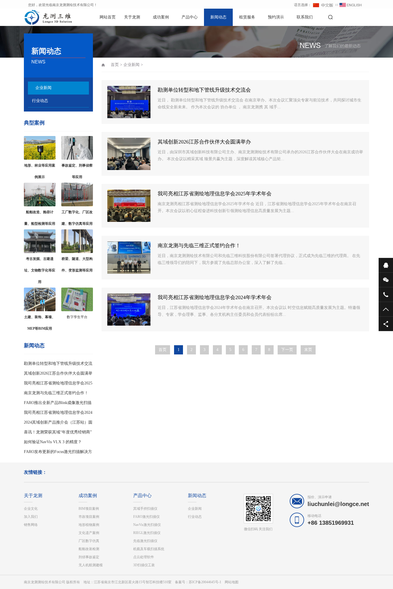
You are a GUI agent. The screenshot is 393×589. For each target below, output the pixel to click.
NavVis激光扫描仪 (147, 525)
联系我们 (305, 17)
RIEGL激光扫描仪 (147, 533)
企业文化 (31, 509)
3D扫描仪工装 (144, 565)
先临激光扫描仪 (145, 541)
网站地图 (232, 582)
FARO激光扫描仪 (146, 517)
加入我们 (31, 517)
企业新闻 (43, 88)
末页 (308, 350)
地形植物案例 (89, 525)
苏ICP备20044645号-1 (205, 582)
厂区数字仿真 (89, 541)
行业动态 (40, 101)
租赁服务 (247, 17)
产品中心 (190, 17)
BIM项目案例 (89, 509)
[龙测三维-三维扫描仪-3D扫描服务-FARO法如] (44, 17)
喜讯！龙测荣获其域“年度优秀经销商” (58, 432)
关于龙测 (132, 17)
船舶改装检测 (89, 549)
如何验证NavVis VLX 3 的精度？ (53, 442)
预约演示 (276, 17)
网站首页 (108, 17)
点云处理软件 (143, 557)
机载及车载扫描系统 (148, 549)
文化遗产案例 (89, 533)
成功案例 (161, 17)
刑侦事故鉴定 (89, 557)
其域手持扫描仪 (145, 509)
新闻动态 (218, 17)
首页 (115, 65)
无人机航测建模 (91, 565)
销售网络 (31, 525)
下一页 (287, 350)
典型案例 (34, 123)
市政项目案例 (89, 517)
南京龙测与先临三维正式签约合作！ (56, 393)
